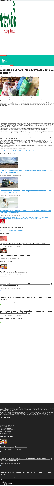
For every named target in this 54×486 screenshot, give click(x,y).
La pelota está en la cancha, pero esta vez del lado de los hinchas (25, 244)
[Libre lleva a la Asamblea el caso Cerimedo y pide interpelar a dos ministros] (3, 294)
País (3, 59)
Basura (6, 150)
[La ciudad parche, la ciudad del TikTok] (3, 252)
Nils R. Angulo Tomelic (28, 76)
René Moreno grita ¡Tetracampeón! (13, 272)
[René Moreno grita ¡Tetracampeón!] (3, 269)
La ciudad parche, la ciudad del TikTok (15, 256)
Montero (4, 57)
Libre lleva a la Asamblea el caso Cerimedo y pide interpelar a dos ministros (25, 298)
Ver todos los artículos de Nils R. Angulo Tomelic (12, 230)
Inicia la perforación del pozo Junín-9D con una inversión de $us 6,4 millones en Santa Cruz (26, 171)
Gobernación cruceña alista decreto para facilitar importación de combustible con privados (25, 191)
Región (3, 60)
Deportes (4, 58)
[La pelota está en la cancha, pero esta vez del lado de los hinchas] (3, 241)
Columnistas (4, 61)
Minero (9, 150)
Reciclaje (13, 150)
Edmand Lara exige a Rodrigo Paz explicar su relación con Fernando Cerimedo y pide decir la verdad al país (26, 312)
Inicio (3, 57)
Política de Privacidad (7, 483)
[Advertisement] (27, 47)
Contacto (4, 484)
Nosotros (4, 62)
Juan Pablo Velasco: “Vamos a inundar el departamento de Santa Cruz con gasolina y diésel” (25, 212)
